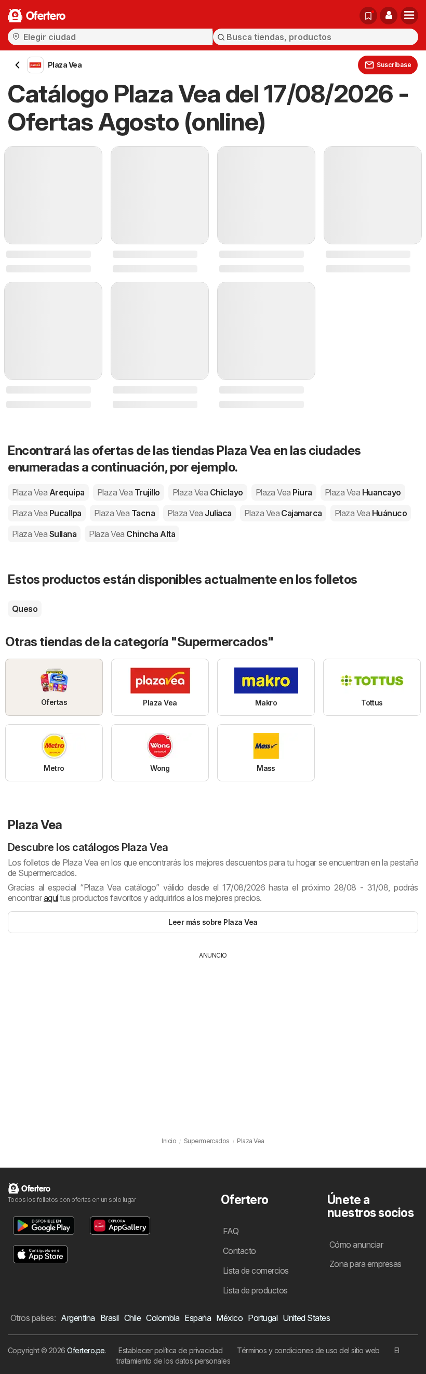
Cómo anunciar (356, 1244)
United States (306, 1318)
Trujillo (128, 492)
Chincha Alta (132, 534)
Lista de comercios (256, 1270)
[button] (388, 15)
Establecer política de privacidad (170, 1350)
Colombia (162, 1318)
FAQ (230, 1231)
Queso (24, 609)
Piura (284, 492)
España (197, 1318)
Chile (132, 1318)
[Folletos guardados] (368, 15)
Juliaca (199, 513)
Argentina (78, 1318)
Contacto (239, 1251)
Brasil (109, 1318)
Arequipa (48, 492)
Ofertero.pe (85, 1350)
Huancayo (363, 492)
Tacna (124, 513)
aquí (51, 898)
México (229, 1318)
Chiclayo (207, 492)
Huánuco (371, 513)
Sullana (44, 534)
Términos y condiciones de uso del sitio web (308, 1350)
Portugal (262, 1318)
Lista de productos (255, 1290)
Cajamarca (283, 513)
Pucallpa (47, 513)
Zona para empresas (365, 1264)
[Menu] (409, 15)
